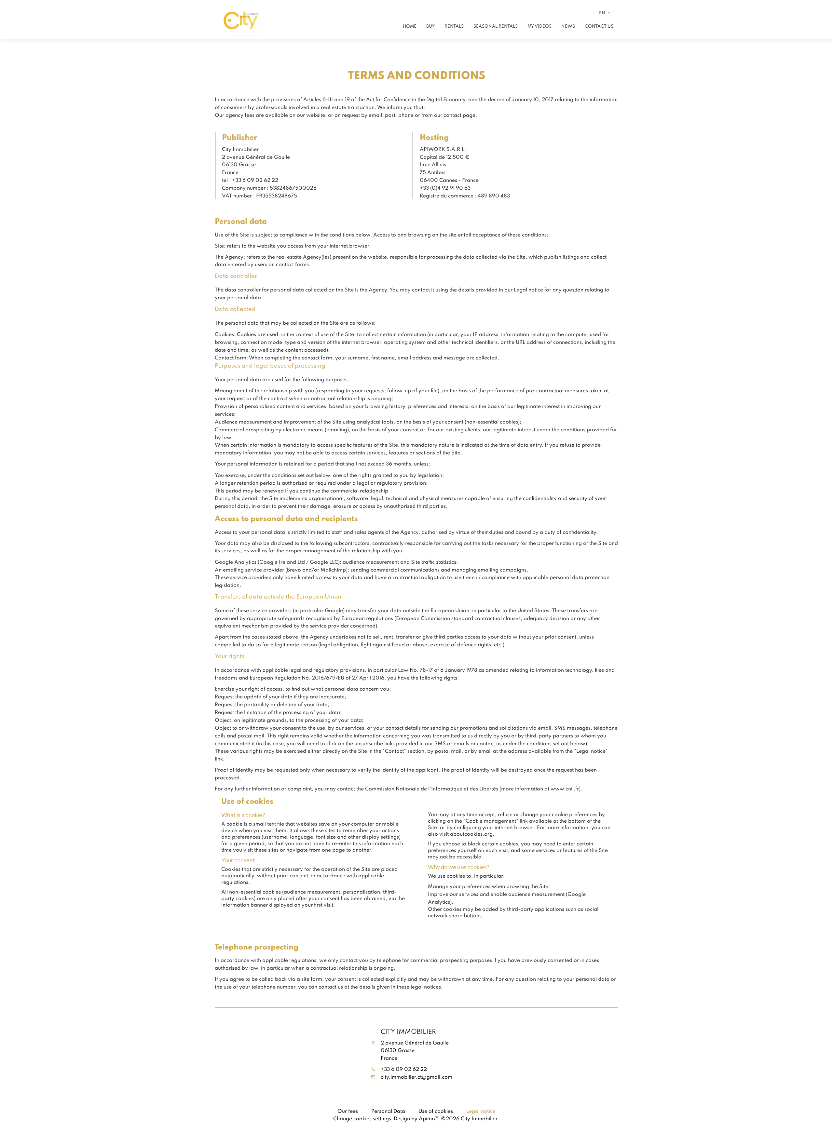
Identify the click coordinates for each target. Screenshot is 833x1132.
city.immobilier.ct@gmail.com (416, 1076)
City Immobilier (408, 1031)
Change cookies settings (362, 1118)
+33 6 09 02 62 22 (404, 1069)
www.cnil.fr (565, 788)
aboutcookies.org (471, 833)
